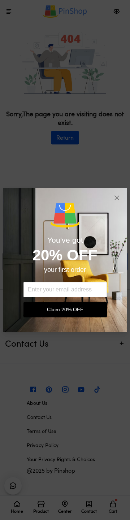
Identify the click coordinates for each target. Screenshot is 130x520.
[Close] (117, 198)
